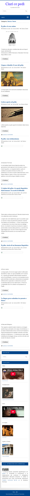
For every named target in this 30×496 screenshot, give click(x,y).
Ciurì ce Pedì (16, 28)
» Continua (5, 58)
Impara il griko (4, 437)
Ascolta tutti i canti (5, 418)
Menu (3, 17)
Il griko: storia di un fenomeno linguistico (14, 245)
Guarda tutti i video (5, 380)
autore (3, 473)
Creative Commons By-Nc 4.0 (11, 480)
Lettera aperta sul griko (9, 102)
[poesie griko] (7, 398)
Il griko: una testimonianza (10, 139)
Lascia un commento (8, 134)
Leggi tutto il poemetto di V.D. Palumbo (8, 399)
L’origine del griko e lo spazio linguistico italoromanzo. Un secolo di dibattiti (14, 189)
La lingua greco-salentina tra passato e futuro (14, 299)
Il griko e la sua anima (8, 26)
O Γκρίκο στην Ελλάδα (5, 456)
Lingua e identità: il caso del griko (12, 65)
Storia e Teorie (24, 28)
